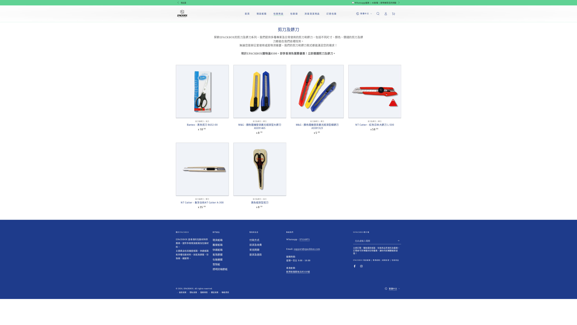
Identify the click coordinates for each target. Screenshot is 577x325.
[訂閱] (399, 240)
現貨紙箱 (218, 240)
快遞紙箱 (218, 249)
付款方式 (254, 240)
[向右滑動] (398, 2)
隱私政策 (193, 292)
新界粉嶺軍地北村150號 (298, 271)
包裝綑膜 (218, 259)
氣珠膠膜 (218, 254)
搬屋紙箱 (218, 244)
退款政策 (182, 292)
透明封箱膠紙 (220, 269)
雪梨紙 (216, 264)
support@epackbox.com (307, 249)
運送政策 (214, 292)
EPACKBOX (189, 288)
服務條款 (204, 292)
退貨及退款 (255, 254)
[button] (378, 13)
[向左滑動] (178, 2)
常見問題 (254, 249)
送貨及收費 (255, 244)
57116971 (304, 239)
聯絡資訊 (225, 292)
